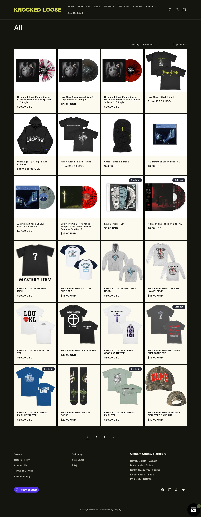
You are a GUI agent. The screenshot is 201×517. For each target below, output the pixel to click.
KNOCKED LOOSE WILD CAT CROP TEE (76, 289)
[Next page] (113, 437)
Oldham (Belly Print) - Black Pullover (32, 163)
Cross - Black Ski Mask (116, 162)
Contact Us (20, 465)
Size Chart (78, 460)
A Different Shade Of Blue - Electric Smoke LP (31, 225)
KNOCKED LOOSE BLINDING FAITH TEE (119, 413)
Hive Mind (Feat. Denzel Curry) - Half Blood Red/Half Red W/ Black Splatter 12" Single (122, 99)
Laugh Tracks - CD (114, 224)
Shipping (77, 454)
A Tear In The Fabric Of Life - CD (165, 224)
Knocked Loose (94, 510)
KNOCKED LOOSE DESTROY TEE (78, 350)
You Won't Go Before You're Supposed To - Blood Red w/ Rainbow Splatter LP (76, 226)
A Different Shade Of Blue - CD (164, 162)
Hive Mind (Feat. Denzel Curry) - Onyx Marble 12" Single (78, 98)
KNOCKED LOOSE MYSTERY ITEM (32, 289)
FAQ (74, 465)
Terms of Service (23, 471)
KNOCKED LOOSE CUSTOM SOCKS (75, 413)
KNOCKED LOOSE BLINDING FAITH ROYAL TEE (32, 413)
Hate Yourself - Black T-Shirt (76, 162)
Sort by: (135, 44)
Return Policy (22, 460)
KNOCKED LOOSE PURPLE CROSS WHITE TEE (118, 351)
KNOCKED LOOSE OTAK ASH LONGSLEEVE (163, 289)
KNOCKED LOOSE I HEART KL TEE (33, 351)
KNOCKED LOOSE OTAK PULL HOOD (120, 289)
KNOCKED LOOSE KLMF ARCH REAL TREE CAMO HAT (164, 413)
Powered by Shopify (111, 510)
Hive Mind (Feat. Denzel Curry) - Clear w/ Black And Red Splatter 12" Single (34, 99)
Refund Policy (22, 476)
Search (18, 454)
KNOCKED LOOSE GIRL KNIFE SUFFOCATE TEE (164, 351)
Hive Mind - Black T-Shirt (161, 97)
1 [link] (88, 437)
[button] (170, 9)
